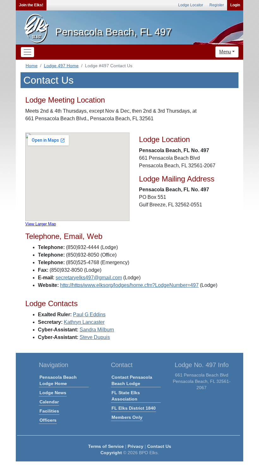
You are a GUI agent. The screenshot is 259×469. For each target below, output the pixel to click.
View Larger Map (40, 224)
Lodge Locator (190, 5)
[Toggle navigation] (27, 52)
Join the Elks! (31, 5)
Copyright (111, 452)
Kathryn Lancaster (84, 322)
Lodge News (52, 392)
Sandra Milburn (97, 329)
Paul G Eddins (89, 314)
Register (216, 5)
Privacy (135, 446)
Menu (225, 51)
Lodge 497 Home (61, 65)
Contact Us (159, 446)
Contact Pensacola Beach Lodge (131, 380)
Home (32, 65)
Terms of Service (106, 446)
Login (235, 5)
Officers (48, 420)
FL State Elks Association (125, 395)
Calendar (49, 401)
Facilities (49, 410)
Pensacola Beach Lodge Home (58, 380)
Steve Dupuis (95, 337)
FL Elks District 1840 (133, 408)
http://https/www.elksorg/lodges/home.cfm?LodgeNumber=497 (129, 285)
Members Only (126, 417)
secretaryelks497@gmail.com (89, 277)
